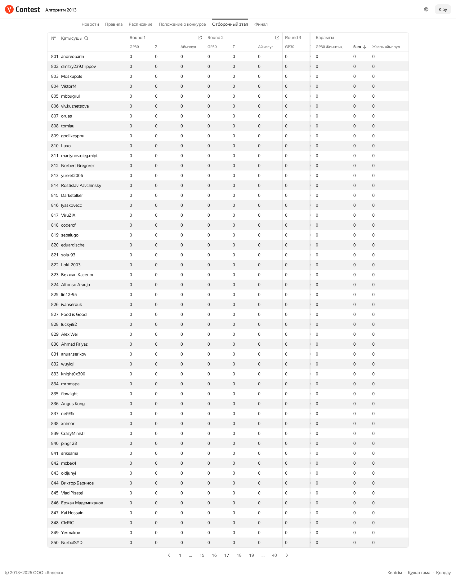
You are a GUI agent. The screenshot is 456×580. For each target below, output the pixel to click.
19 (251, 555)
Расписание (141, 24)
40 (274, 555)
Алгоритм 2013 (61, 9)
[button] (75, 38)
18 (239, 555)
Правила (114, 24)
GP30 (134, 47)
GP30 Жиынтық (329, 47)
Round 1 (138, 37)
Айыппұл (188, 47)
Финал (261, 24)
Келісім (394, 572)
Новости (90, 24)
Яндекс (54, 572)
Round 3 (293, 37)
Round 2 (216, 37)
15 (201, 555)
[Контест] (22, 9)
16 (214, 555)
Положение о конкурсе (182, 24)
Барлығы (325, 37)
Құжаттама (419, 572)
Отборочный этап (230, 24)
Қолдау (443, 572)
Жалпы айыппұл (386, 47)
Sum (357, 47)
